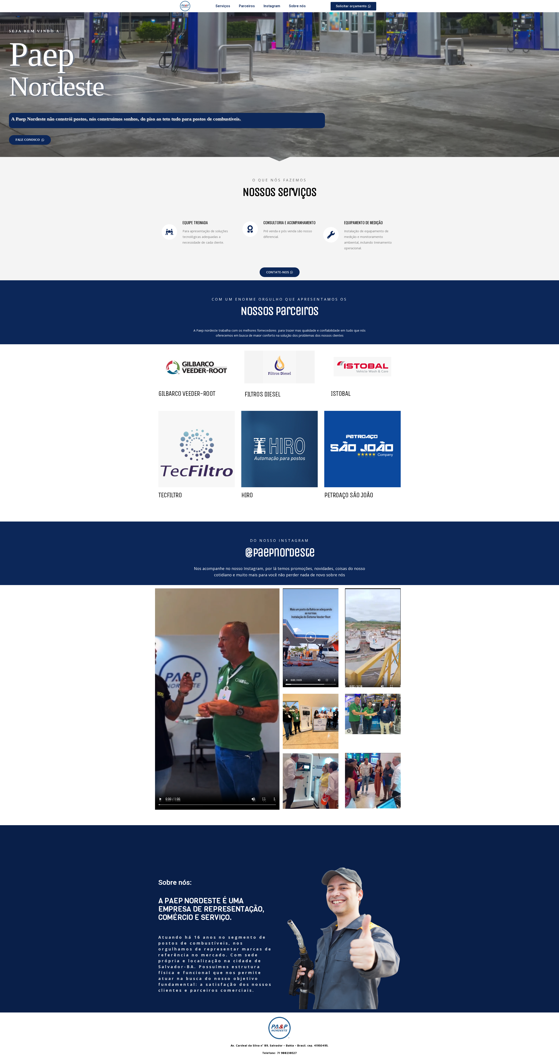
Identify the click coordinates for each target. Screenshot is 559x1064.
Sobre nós (297, 6)
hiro (247, 495)
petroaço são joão (348, 495)
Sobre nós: (175, 882)
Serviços (223, 6)
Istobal (340, 393)
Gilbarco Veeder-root (186, 393)
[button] (310, 638)
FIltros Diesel (262, 394)
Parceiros (247, 6)
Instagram (272, 6)
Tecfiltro (170, 495)
